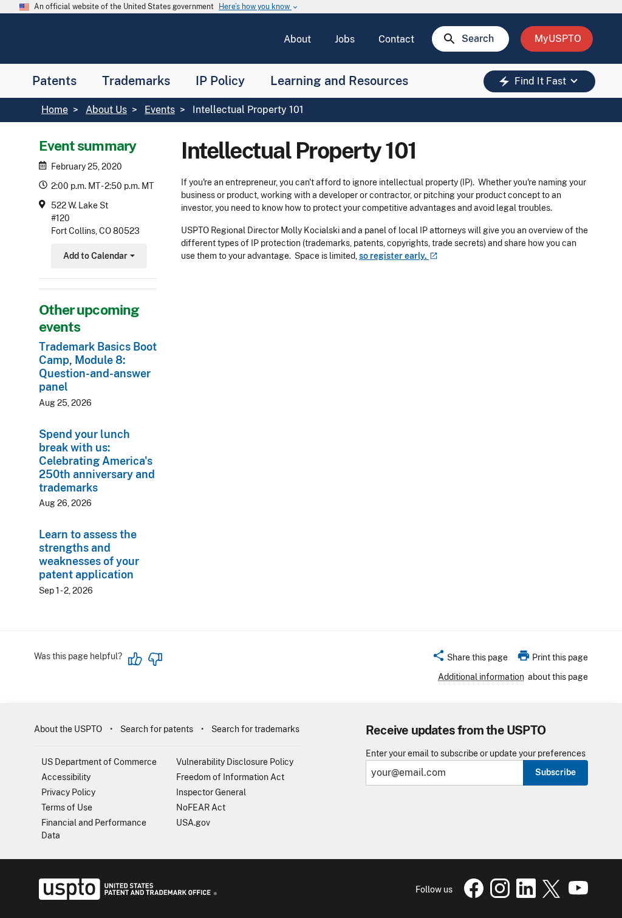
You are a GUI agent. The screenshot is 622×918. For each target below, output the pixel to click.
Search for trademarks (255, 729)
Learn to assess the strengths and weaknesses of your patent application (89, 554)
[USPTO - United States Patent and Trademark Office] (125, 897)
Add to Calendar (97, 257)
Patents (54, 81)
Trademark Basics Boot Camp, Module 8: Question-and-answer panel (98, 366)
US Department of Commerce (99, 762)
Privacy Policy (68, 792)
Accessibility (66, 777)
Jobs (345, 39)
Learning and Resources (339, 81)
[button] (470, 659)
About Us (106, 109)
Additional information (481, 677)
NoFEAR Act (200, 807)
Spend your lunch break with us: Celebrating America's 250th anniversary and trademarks (97, 461)
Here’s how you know (259, 7)
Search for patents (156, 729)
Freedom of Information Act (230, 777)
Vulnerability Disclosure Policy (234, 762)
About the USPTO (68, 729)
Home (54, 109)
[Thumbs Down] (155, 659)
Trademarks (136, 81)
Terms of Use (66, 807)
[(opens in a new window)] (497, 895)
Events (160, 109)
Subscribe (555, 772)
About (297, 39)
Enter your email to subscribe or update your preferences (476, 753)
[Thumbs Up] (135, 659)
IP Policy (220, 81)
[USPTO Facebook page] (471, 895)
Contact (396, 39)
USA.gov (193, 822)
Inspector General (211, 792)
